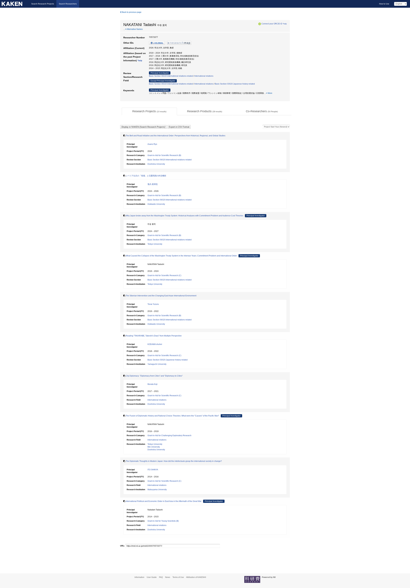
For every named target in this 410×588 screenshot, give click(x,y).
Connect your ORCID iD (272, 24)
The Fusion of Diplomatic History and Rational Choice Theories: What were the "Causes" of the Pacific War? (172, 416)
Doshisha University (156, 164)
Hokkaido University (156, 204)
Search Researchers (68, 4)
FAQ (161, 577)
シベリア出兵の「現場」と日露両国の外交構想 (146, 176)
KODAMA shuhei (155, 344)
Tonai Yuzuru (153, 304)
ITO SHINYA (153, 470)
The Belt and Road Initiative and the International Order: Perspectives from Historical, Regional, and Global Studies (175, 136)
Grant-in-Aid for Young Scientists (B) (163, 521)
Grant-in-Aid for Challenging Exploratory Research (169, 435)
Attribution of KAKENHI (196, 577)
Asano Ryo (152, 144)
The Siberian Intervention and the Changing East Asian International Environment (161, 296)
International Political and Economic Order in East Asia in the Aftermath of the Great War (163, 501)
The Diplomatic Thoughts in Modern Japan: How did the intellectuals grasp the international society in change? (174, 461)
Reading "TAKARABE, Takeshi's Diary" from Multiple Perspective (154, 336)
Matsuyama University (157, 489)
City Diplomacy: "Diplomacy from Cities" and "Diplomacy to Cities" (154, 376)
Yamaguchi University (157, 364)
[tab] (149, 111)
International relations (203, 76)
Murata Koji (152, 384)
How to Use (384, 4)
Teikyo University (155, 244)
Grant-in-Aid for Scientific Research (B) (164, 155)
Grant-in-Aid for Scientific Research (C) (164, 275)
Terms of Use (178, 577)
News (167, 577)
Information (139, 577)
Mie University (154, 447)
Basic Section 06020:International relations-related (171, 76)
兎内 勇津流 (153, 184)
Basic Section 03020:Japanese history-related (235, 84)
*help (285, 24)
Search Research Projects (42, 4)
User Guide (152, 577)
